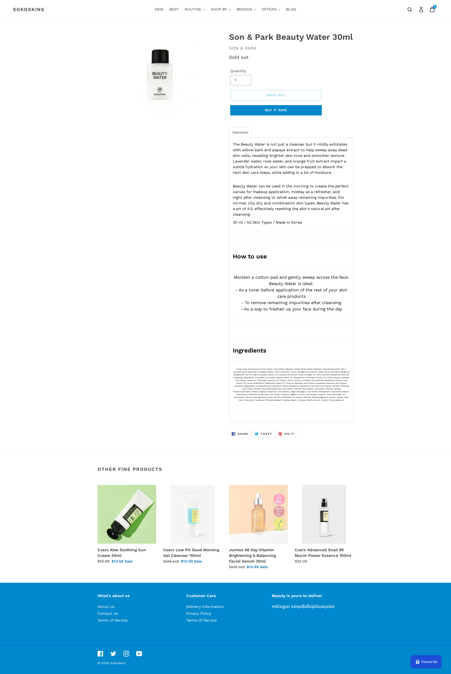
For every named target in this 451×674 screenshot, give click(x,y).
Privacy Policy (198, 613)
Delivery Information (205, 606)
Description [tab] (240, 132)
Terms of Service (112, 620)
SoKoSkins (29, 9)
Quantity (238, 71)
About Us (105, 606)
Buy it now (276, 110)
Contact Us (107, 613)
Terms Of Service (201, 620)
